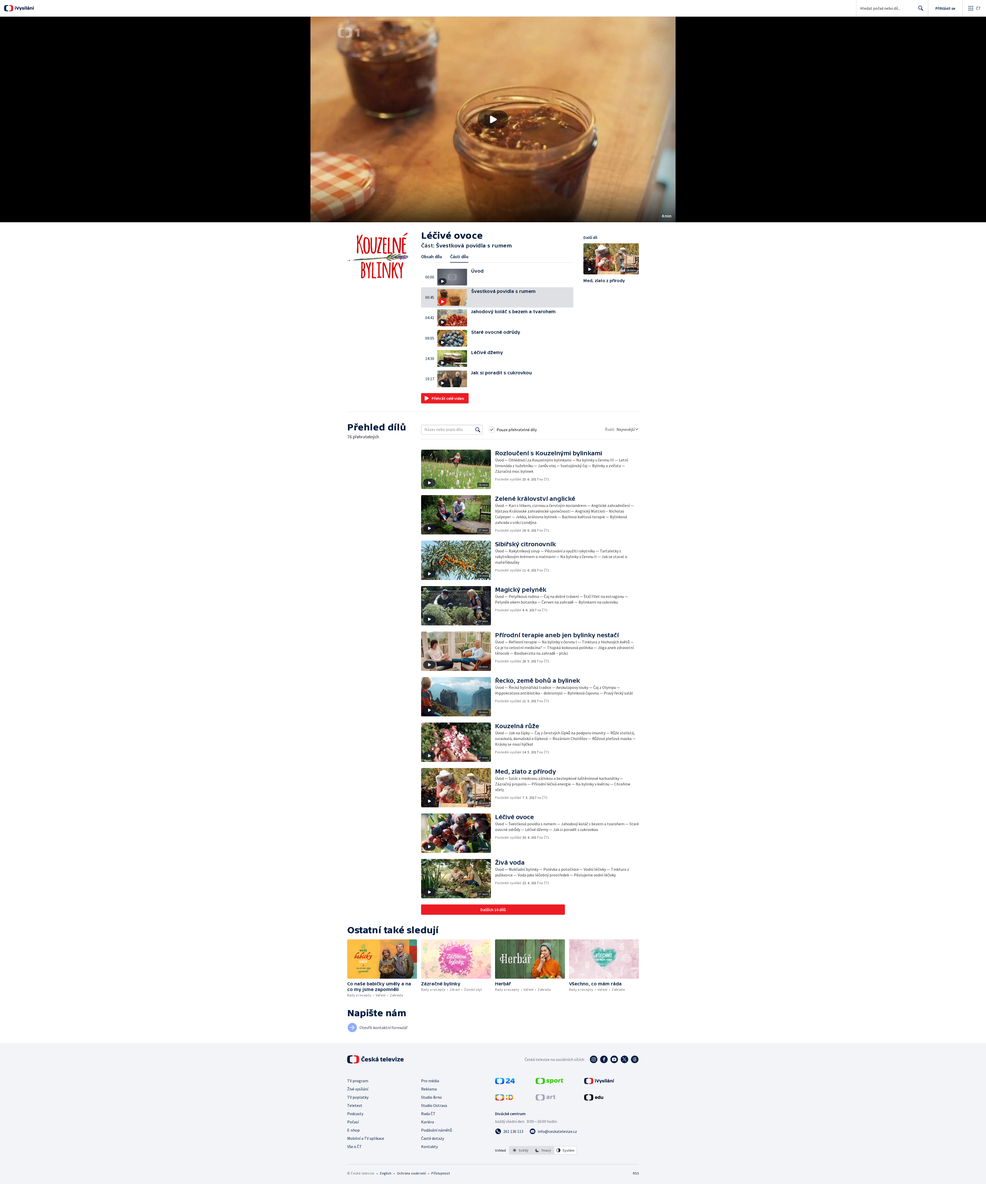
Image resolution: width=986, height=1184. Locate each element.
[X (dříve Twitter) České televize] (624, 1059)
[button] (493, 119)
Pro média (430, 1080)
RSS (636, 1173)
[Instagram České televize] (594, 1059)
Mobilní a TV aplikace (365, 1138)
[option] (520, 1150)
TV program (357, 1080)
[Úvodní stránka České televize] (376, 1059)
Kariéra (427, 1121)
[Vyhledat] (478, 429)
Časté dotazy (432, 1138)
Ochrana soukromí (411, 1173)
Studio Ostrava (434, 1105)
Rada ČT (428, 1113)
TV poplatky (357, 1097)
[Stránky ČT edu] (593, 1099)
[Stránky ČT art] (545, 1099)
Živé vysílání (357, 1089)
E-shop (353, 1130)
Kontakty (429, 1146)
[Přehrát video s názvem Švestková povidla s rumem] (493, 119)
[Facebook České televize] (604, 1059)
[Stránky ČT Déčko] (504, 1099)
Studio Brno (431, 1097)
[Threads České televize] (635, 1059)
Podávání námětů (436, 1130)
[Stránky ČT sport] (549, 1082)
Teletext (354, 1105)
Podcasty (355, 1113)
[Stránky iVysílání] (599, 1082)
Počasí (353, 1121)
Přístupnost (440, 1173)
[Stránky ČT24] (505, 1082)
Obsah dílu (431, 257)
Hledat (921, 8)
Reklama (429, 1089)
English (385, 1173)
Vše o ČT (354, 1146)
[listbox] (543, 1150)
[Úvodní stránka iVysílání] (23, 8)
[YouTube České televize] (614, 1059)
